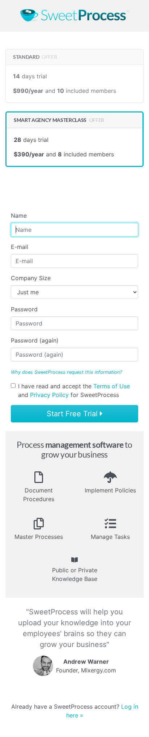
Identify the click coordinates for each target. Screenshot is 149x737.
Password (24, 309)
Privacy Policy (49, 394)
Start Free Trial (73, 413)
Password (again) (35, 340)
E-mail (19, 246)
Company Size (31, 278)
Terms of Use (111, 386)
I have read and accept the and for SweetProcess (74, 390)
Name (19, 215)
